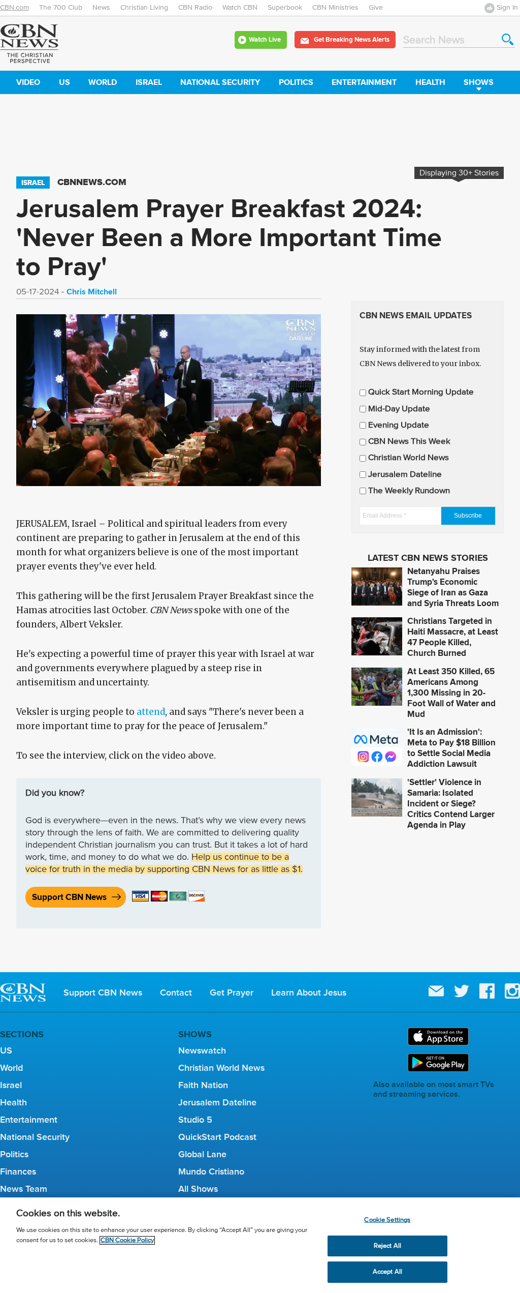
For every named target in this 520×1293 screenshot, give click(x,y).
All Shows (198, 1189)
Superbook (285, 7)
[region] (260, 1245)
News (101, 7)
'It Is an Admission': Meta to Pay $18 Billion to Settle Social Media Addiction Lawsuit (451, 748)
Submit (507, 39)
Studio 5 (195, 1120)
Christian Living (144, 7)
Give (376, 7)
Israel (149, 82)
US (64, 82)
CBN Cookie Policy (127, 1240)
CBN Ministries (335, 7)
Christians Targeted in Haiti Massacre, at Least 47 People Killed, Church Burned (452, 637)
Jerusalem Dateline (405, 474)
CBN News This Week (409, 441)
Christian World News (408, 458)
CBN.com (14, 7)
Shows (479, 82)
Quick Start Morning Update (421, 392)
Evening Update (398, 425)
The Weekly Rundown (409, 491)
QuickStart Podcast (217, 1137)
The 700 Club (60, 7)
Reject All (387, 1246)
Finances (18, 1171)
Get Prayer (231, 992)
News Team (23, 1189)
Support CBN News (69, 897)
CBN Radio (195, 7)
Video (28, 82)
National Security (220, 82)
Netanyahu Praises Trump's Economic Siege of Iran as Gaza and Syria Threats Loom (453, 587)
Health (430, 82)
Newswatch (202, 1050)
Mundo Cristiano (211, 1171)
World (102, 82)
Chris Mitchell (92, 291)
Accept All (387, 1272)
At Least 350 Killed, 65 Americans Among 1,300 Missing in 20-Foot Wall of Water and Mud (451, 692)
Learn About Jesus (308, 992)
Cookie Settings (387, 1220)
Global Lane (202, 1154)
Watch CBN (239, 7)
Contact (176, 992)
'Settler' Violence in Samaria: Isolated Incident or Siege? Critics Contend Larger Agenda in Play (451, 803)
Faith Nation (203, 1085)
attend (151, 711)
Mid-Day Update (399, 409)
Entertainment (364, 82)
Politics (296, 82)
